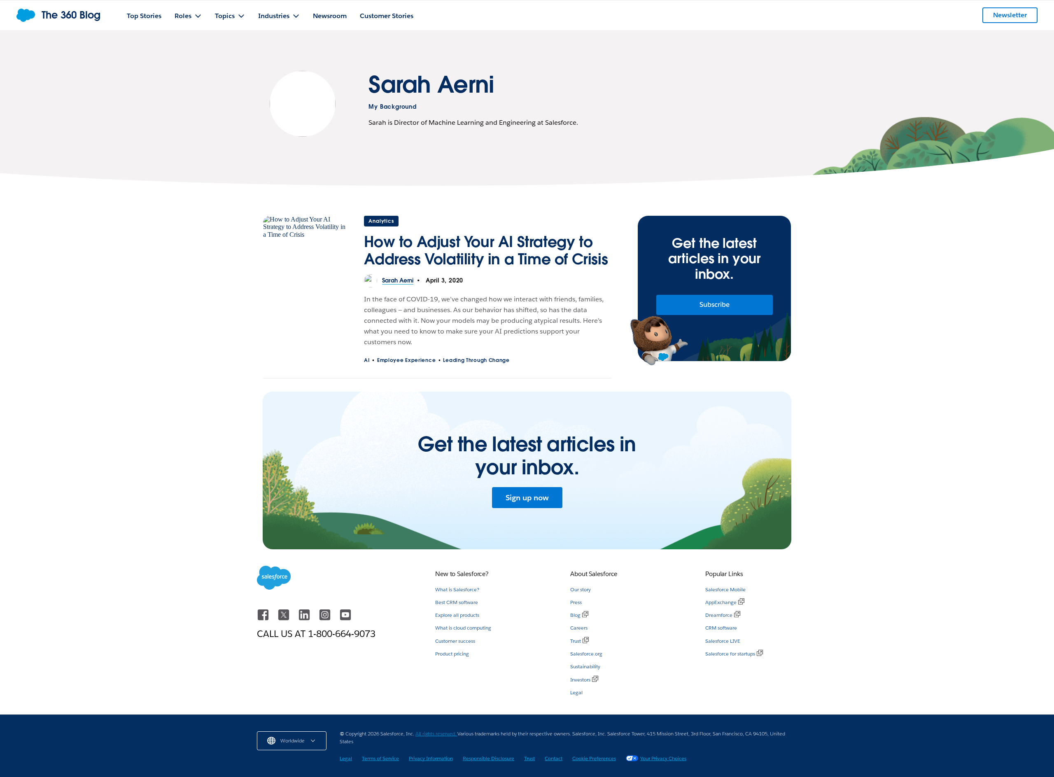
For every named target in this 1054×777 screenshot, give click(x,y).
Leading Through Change (476, 360)
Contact (553, 758)
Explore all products (457, 614)
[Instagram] (326, 619)
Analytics (381, 221)
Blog (575, 614)
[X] (284, 619)
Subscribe (715, 304)
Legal (576, 692)
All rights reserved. (436, 733)
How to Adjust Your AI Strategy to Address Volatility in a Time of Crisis (486, 250)
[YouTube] (345, 619)
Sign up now (527, 497)
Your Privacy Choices (663, 758)
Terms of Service (380, 758)
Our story (580, 589)
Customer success (455, 640)
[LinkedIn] (305, 619)
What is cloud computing (463, 627)
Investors (580, 679)
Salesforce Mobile (725, 589)
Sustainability (585, 666)
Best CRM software (456, 602)
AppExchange (721, 602)
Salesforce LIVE (722, 640)
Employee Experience (406, 360)
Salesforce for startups (730, 653)
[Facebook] (264, 619)
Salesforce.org (586, 653)
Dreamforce (718, 614)
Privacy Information (431, 758)
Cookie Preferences (594, 758)
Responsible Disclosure (488, 758)
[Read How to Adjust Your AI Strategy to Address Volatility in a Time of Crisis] (305, 245)
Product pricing (452, 653)
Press (576, 602)
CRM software (721, 627)
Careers (579, 627)
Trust (575, 640)
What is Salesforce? (457, 589)
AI (366, 360)
